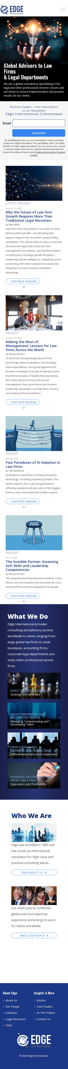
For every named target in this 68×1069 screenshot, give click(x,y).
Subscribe (39, 133)
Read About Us (32, 872)
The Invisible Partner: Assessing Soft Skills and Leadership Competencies (32, 565)
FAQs (9, 1025)
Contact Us (43, 1019)
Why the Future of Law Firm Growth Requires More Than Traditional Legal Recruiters (29, 216)
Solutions (11, 1012)
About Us (11, 1000)
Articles (41, 1000)
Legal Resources (16, 1019)
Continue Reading (24, 281)
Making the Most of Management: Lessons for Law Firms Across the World (31, 346)
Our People (12, 1006)
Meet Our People (32, 935)
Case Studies (45, 1006)
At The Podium (46, 1012)
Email (7, 123)
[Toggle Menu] (63, 9)
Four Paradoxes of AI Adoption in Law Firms (33, 464)
